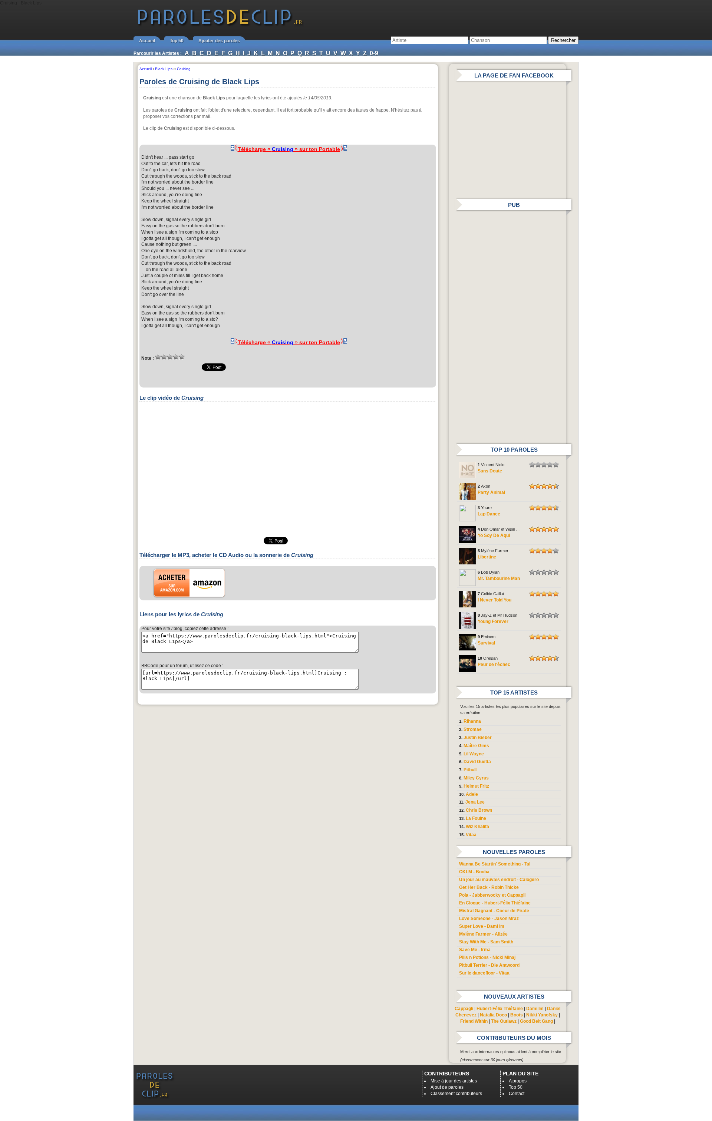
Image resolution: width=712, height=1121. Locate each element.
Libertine (487, 557)
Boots (516, 1015)
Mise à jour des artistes (454, 1081)
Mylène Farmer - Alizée (483, 934)
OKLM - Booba (474, 871)
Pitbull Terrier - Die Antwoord (489, 965)
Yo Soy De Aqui (494, 535)
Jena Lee (475, 802)
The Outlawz (504, 1021)
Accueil (147, 40)
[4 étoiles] (176, 357)
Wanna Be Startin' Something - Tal (494, 864)
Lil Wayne (474, 753)
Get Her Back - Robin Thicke (489, 887)
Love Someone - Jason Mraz (489, 918)
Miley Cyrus (476, 778)
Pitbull (470, 769)
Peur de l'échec (494, 664)
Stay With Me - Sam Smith (486, 941)
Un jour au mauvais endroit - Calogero (499, 879)
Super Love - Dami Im (481, 926)
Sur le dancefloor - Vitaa (484, 973)
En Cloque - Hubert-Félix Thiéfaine (495, 903)
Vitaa (471, 834)
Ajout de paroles (447, 1087)
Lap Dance (489, 514)
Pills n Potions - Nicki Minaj (487, 957)
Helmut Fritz (476, 786)
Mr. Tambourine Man (499, 578)
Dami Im (535, 1008)
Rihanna (472, 721)
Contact (516, 1093)
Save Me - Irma (475, 949)
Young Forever (493, 621)
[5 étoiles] (182, 357)
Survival (486, 643)
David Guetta (477, 761)
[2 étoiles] (164, 357)
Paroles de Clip (220, 25)
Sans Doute (490, 471)
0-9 (374, 53)
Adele (472, 794)
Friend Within (474, 1021)
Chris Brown (479, 810)
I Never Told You (494, 600)
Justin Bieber (478, 737)
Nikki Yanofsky (542, 1015)
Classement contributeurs (456, 1093)
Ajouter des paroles (219, 40)
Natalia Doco (493, 1015)
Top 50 (177, 40)
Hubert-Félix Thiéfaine (500, 1008)
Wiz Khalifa (477, 826)
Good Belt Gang (536, 1021)
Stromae (473, 729)
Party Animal (491, 492)
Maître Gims (476, 745)
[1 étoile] (158, 357)
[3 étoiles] (170, 357)
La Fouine (476, 818)
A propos (518, 1081)
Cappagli (464, 1008)
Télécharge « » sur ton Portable (289, 149)
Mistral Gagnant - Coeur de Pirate (494, 910)
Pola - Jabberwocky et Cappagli (492, 895)
